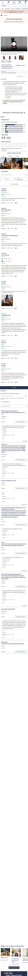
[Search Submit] (25, 5)
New (13, 8)
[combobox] (12, 5)
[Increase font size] (25, 76)
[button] (3, 2)
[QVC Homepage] (1, 15)
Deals (2, 8)
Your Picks (7, 8)
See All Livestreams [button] (14, 967)
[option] (14, 11)
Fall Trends (17, 8)
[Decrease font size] (26, 76)
